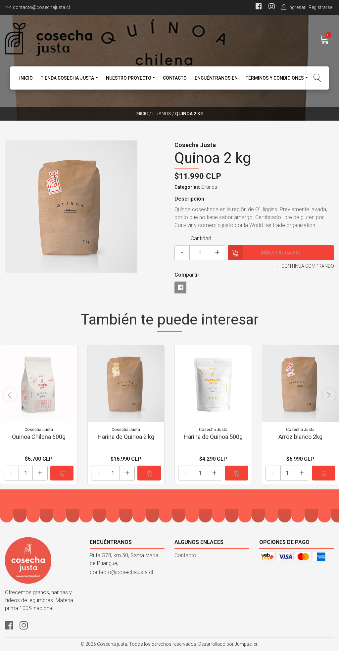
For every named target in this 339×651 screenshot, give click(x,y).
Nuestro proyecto (128, 78)
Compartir (186, 275)
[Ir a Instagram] (271, 7)
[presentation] (10, 395)
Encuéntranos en (216, 78)
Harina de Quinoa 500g (213, 436)
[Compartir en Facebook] (180, 287)
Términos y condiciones (275, 78)
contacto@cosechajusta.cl (41, 7)
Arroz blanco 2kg (300, 436)
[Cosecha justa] (87, 39)
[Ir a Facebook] (259, 7)
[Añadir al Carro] (61, 473)
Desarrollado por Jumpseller (228, 644)
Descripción (189, 199)
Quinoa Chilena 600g (39, 436)
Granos (161, 113)
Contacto (175, 78)
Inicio (26, 78)
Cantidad (201, 238)
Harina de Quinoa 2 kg (126, 436)
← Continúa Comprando (305, 266)
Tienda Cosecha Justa (67, 78)
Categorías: (187, 187)
